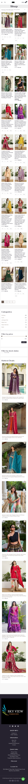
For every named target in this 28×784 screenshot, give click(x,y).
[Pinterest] (18, 726)
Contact (14, 744)
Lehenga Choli (4, 320)
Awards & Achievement (14, 743)
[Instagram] (9, 726)
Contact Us (14, 733)
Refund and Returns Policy (14, 755)
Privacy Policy (14, 752)
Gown (2, 317)
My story (14, 741)
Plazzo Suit (4, 322)
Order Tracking (14, 734)
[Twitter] (15, 726)
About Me (14, 740)
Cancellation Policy (14, 756)
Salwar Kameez (4, 324)
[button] (5, 2)
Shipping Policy (14, 753)
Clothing (3, 315)
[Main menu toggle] (2, 2)
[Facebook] (12, 726)
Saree (2, 327)
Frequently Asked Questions (14, 758)
